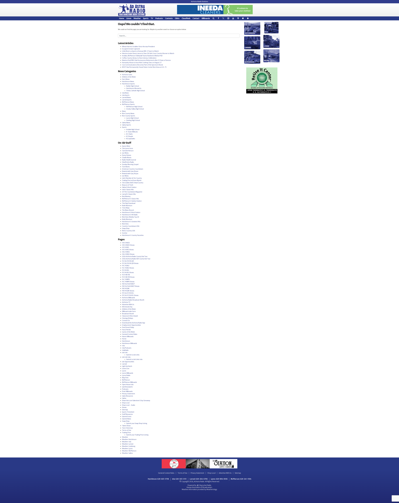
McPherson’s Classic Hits (130, 199)
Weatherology (211, 489)
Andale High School (132, 129)
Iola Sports (125, 95)
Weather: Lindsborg (128, 446)
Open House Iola (127, 384)
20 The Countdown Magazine (132, 192)
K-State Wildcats (132, 132)
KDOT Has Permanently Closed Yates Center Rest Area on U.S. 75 (144, 67)
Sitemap (125, 410)
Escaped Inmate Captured (131, 49)
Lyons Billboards (127, 373)
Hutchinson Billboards (129, 343)
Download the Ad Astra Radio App (133, 323)
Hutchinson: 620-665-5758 (158, 479)
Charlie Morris (126, 157)
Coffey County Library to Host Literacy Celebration (139, 58)
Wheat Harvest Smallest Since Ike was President (138, 46)
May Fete (125, 378)
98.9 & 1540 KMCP (128, 284)
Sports (145, 18)
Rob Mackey (126, 196)
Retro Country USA (128, 231)
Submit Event (126, 416)
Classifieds (186, 18)
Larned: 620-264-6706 (199, 479)
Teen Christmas (127, 428)
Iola (123, 346)
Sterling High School (133, 120)
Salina (124, 398)
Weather (137, 18)
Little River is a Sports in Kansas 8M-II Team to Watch (140, 51)
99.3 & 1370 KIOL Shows (130, 295)
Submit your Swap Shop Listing (136, 423)
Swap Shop (125, 228)
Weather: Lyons (127, 448)
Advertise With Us (128, 304)
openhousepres (127, 387)
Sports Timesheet (128, 412)
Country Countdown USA (130, 226)
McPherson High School (134, 107)
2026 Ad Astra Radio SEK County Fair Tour (136, 259)
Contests (169, 18)
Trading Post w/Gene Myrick (131, 180)
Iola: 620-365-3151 (179, 479)
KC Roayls (129, 136)
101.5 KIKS (125, 247)
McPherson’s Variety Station (132, 201)
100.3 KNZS (126, 243)
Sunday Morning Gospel (130, 164)
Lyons (124, 371)
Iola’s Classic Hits (128, 189)
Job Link (124, 352)
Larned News (126, 97)
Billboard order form (129, 311)
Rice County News (128, 113)
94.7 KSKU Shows (128, 268)
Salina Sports (126, 125)
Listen (128, 18)
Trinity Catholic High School (135, 91)
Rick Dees (125, 224)
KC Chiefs (129, 134)
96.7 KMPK (126, 279)
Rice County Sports (128, 116)
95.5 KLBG (125, 270)
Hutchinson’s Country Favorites (133, 235)
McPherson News (128, 102)
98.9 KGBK (125, 288)
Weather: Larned (127, 444)
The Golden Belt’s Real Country (132, 183)
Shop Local (125, 403)
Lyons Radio (126, 375)
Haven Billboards (128, 336)
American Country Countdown (132, 169)
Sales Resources (127, 396)
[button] (213, 18)
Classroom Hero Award (130, 316)
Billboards (206, 18)
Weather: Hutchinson (129, 439)
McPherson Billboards (129, 382)
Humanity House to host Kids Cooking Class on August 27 (142, 62)
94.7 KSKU (125, 266)
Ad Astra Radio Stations (199, 1)
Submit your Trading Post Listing (137, 435)
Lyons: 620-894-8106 (219, 479)
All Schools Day (127, 307)
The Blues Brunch (128, 210)
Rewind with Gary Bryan (130, 171)
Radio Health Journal (129, 160)
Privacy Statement (128, 394)
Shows (124, 407)
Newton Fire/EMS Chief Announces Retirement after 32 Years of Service (146, 60)
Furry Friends (126, 330)
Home (121, 18)
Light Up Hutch (127, 366)
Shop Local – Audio (128, 405)
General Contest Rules (129, 334)
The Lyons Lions (127, 148)
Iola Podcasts (126, 348)
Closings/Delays (127, 318)
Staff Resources (127, 414)
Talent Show (126, 426)
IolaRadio (125, 350)
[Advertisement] (215, 9)
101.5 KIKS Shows (128, 250)
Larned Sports (127, 100)
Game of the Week (128, 332)
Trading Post (126, 432)
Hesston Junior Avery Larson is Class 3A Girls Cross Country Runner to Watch (148, 53)
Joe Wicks (125, 153)
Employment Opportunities (131, 325)
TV (152, 18)
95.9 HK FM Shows (128, 277)
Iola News (125, 93)
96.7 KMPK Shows (128, 282)
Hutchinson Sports (128, 84)
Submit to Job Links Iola (134, 359)
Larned (124, 364)
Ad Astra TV (126, 302)
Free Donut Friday (128, 327)
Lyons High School (132, 118)
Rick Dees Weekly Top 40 (130, 217)
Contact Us (126, 320)
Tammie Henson (128, 151)
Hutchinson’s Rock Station (131, 212)
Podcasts (159, 18)
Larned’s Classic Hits (129, 194)
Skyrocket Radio (205, 485)
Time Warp (125, 208)
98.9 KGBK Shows (128, 291)
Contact (196, 18)
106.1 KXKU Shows (128, 254)
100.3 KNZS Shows (128, 245)
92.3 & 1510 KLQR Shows (130, 263)
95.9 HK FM (126, 275)
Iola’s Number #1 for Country (132, 178)
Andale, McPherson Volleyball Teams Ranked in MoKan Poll (142, 56)
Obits (177, 18)
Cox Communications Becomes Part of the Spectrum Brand (142, 65)
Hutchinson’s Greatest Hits (131, 222)
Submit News (126, 419)
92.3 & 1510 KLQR (128, 261)
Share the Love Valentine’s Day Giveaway (136, 400)
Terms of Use (126, 430)
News (124, 111)
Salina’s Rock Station (129, 187)
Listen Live (125, 368)
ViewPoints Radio (128, 162)
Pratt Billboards (127, 391)
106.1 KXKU (126, 252)
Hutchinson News (128, 81)
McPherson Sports (128, 104)
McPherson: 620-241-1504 (241, 479)
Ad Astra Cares (127, 75)
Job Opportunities (128, 362)
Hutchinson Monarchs (133, 88)
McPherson (126, 380)
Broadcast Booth (128, 314)
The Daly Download (128, 203)
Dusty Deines (126, 155)
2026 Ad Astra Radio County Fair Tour (134, 256)
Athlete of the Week (129, 77)
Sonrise (124, 233)
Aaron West (126, 146)
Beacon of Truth (127, 185)
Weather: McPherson (129, 451)
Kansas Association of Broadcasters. (199, 487)
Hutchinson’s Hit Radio (130, 215)
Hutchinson (126, 341)
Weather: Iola (126, 442)
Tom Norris (126, 167)
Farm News (126, 79)
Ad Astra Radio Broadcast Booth (133, 300)
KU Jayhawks (130, 139)
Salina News (126, 123)
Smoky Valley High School (135, 109)
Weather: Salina (127, 453)
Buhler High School (132, 86)
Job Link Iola (126, 357)
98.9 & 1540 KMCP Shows (130, 286)
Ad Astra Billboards (128, 298)
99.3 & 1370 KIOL (128, 293)
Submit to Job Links (132, 355)
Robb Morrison (127, 206)
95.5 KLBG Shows (128, 272)
